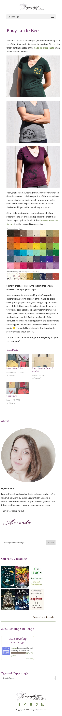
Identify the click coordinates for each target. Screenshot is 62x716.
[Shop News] (17, 388)
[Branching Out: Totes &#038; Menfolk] (43, 360)
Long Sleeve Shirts (14, 368)
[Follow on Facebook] (19, 704)
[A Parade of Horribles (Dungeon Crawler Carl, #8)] (22, 587)
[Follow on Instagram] (31, 704)
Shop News (11, 396)
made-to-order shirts (44, 47)
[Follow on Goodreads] (36, 704)
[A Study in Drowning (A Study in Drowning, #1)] (8, 609)
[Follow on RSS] (42, 704)
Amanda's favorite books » (44, 617)
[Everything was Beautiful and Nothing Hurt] (8, 586)
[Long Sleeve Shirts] (17, 360)
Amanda (14, 648)
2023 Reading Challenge (18, 640)
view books (29, 658)
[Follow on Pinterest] (25, 704)
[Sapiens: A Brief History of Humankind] (36, 609)
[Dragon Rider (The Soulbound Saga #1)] (22, 609)
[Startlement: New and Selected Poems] (36, 586)
